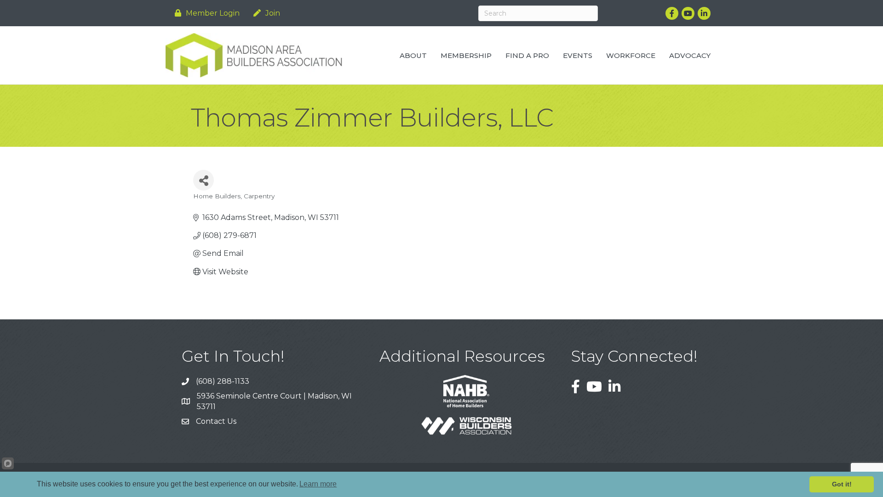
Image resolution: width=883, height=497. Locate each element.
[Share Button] (203, 180)
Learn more (318, 484)
